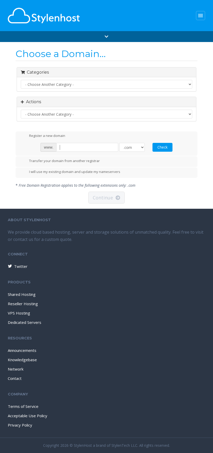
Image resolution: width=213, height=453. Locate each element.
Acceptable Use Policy (27, 415)
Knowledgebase (22, 359)
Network (15, 369)
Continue (104, 197)
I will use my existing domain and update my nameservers (74, 172)
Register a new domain (47, 136)
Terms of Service (23, 406)
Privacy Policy (20, 425)
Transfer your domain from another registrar (64, 160)
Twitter (21, 266)
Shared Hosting (22, 294)
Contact (15, 378)
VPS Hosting (19, 313)
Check (162, 147)
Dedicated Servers (24, 322)
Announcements (22, 350)
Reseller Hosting (23, 303)
